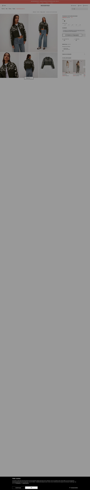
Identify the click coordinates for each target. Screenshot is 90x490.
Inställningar (18, 487)
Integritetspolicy (25, 483)
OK (31, 487)
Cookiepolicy (18, 483)
